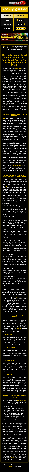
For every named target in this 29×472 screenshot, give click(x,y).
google (12, 457)
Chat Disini (20, 28)
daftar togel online (22, 400)
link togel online (17, 165)
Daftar (20, 24)
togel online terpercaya (11, 186)
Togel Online (10, 46)
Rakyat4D (19, 328)
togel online (18, 68)
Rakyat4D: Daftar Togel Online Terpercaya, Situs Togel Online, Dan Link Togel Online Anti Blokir (14, 9)
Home (3, 46)
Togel (3, 118)
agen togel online (21, 297)
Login (20, 20)
